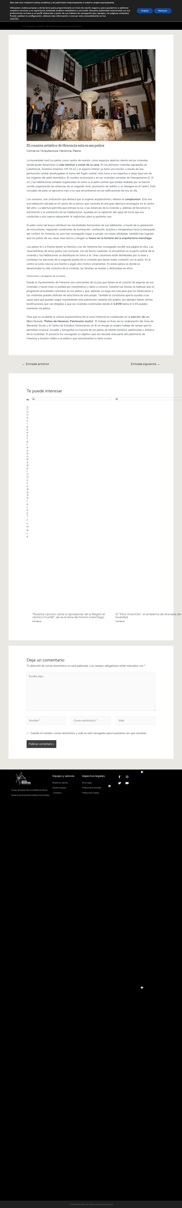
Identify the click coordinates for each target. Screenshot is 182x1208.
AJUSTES (14, 18)
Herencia (65, 150)
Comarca (33, 150)
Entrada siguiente (145, 364)
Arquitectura (49, 150)
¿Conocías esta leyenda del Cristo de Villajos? (28, 461)
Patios (77, 150)
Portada (16, 26)
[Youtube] (127, 783)
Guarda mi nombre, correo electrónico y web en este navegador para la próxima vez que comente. (89, 733)
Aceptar (145, 10)
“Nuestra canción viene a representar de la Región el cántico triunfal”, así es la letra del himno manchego (68, 616)
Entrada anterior (35, 364)
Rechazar (162, 10)
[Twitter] (119, 783)
